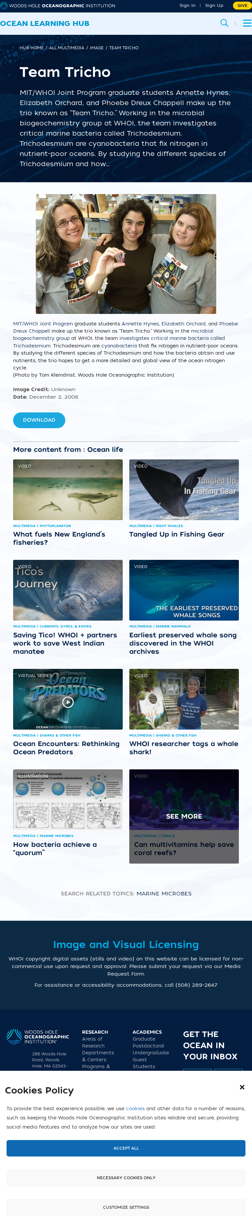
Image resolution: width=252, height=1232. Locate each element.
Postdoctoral (148, 1046)
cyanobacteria (119, 346)
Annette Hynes (140, 324)
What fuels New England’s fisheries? (59, 538)
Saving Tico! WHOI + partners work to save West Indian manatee (65, 643)
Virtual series (35, 675)
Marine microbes (164, 893)
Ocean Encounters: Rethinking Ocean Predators (66, 747)
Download (39, 420)
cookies (135, 1109)
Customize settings (126, 1207)
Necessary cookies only (126, 1177)
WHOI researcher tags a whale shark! (183, 747)
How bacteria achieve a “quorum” (55, 848)
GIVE (242, 5)
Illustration (33, 776)
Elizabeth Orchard (183, 324)
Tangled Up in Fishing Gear (176, 534)
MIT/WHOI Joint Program (43, 324)
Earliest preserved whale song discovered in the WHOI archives (183, 643)
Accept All (126, 1148)
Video (24, 466)
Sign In (187, 5)
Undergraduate (151, 1053)
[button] (242, 1087)
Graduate (144, 1039)
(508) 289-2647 (196, 985)
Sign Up (214, 5)
